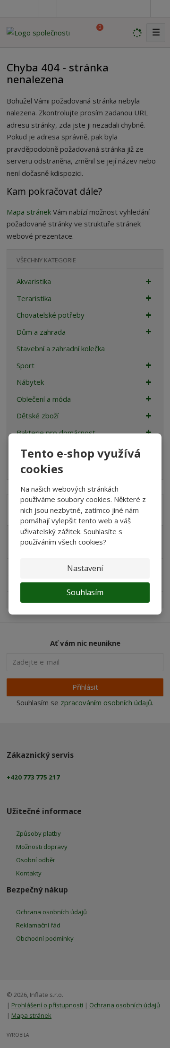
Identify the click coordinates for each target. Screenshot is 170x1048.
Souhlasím (85, 592)
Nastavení (85, 568)
